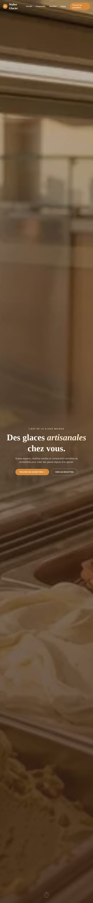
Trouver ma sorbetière (77, 6)
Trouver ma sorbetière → (32, 472)
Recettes (53, 6)
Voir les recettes (64, 472)
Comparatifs (41, 6)
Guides (63, 6)
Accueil (29, 6)
